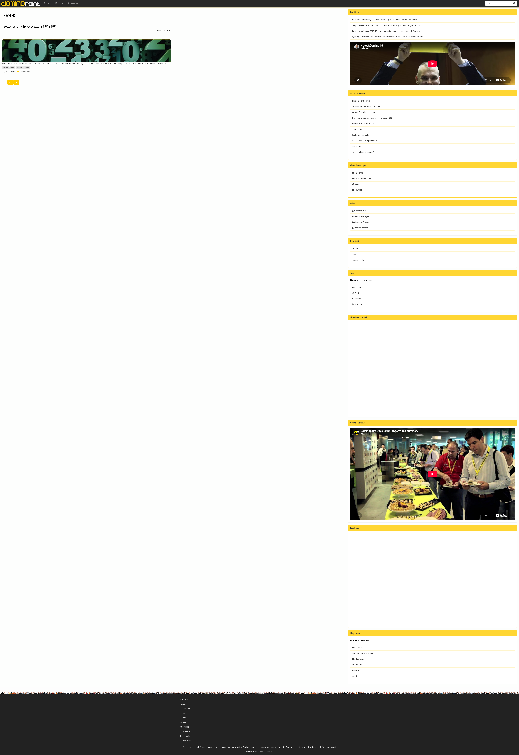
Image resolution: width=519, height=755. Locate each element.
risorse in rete (358, 260)
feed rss (357, 287)
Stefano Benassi (361, 227)
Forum (47, 3)
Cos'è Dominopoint (362, 178)
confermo (356, 146)
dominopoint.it (21, 3)
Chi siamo (358, 173)
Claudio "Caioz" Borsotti (362, 653)
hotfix (12, 68)
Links (182, 713)
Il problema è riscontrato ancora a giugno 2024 (372, 118)
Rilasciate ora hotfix (361, 101)
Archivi (183, 717)
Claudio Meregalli (361, 216)
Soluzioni (72, 3)
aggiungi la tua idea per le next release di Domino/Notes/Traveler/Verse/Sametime (388, 36)
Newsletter (359, 190)
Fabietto (356, 670)
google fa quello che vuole (363, 112)
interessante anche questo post (366, 106)
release (19, 68)
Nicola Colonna (359, 659)
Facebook (357, 298)
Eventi (58, 3)
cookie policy (186, 740)
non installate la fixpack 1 (363, 152)
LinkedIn (358, 304)
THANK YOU (357, 129)
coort (354, 676)
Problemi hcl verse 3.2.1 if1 (364, 123)
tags (354, 254)
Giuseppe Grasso (361, 222)
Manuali (357, 184)
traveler (6, 68)
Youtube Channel (357, 422)
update (26, 68)
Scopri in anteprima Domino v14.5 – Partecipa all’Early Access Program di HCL (386, 25)
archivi (355, 248)
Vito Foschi (357, 664)
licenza (269, 751)
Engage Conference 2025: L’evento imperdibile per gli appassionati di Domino (386, 31)
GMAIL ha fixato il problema (364, 140)
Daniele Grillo (360, 210)
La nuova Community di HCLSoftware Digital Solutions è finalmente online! (385, 19)
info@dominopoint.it (328, 747)
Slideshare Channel (358, 317)
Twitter (357, 293)
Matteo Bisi (357, 647)
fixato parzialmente (360, 135)
